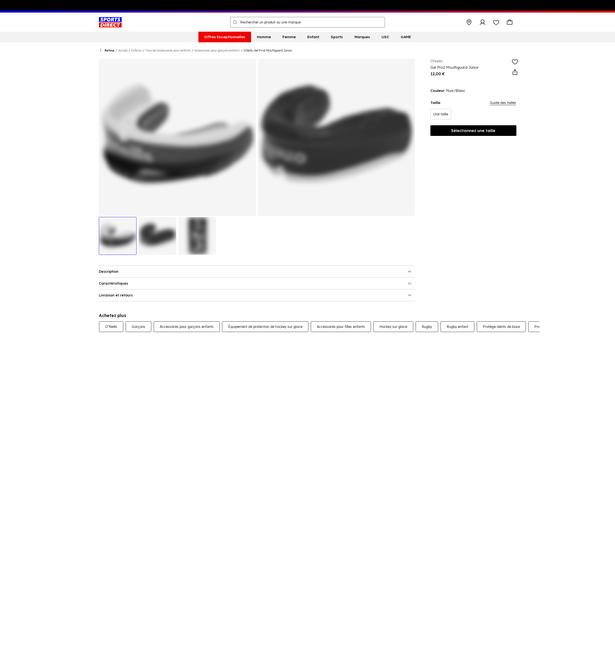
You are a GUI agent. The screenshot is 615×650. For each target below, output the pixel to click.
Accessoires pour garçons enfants (217, 50)
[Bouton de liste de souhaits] (496, 22)
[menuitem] (224, 37)
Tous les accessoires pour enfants (168, 50)
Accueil (123, 50)
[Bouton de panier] (509, 22)
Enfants (136, 50)
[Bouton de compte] (482, 22)
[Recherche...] (235, 22)
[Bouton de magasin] (469, 22)
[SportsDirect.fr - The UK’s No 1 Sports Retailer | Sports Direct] (110, 22)
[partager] (515, 72)
